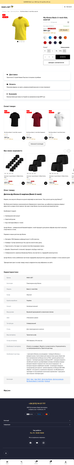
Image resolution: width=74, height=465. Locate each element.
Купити (63, 57)
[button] (17, 41)
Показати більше (37, 144)
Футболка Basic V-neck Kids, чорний (13, 132)
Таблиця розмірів (65, 47)
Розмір (45, 47)
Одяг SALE (37, 379)
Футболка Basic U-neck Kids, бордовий (35, 132)
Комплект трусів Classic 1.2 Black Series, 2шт (58, 176)
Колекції (47, 381)
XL (57, 51)
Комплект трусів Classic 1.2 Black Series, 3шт (36, 176)
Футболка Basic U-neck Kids (35, 381)
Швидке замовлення (56, 62)
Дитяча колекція (58, 379)
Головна (4, 11)
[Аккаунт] (66, 461)
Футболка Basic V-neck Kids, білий (57, 132)
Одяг (8, 11)
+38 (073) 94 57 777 (37, 403)
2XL (60, 51)
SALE (28, 379)
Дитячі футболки (15, 11)
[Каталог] (7, 461)
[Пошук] (22, 461)
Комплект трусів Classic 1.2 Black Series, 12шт (13, 176)
